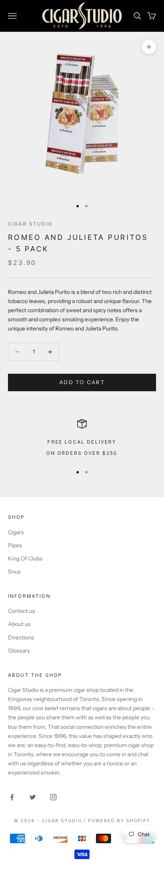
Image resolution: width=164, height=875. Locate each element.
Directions (21, 637)
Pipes (15, 545)
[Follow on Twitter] (33, 797)
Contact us (21, 610)
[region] (82, 438)
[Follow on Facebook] (12, 797)
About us (19, 624)
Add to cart (82, 382)
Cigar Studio (30, 224)
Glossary (19, 650)
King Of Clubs (25, 558)
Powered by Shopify (119, 820)
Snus (14, 571)
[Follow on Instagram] (53, 797)
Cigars (16, 532)
